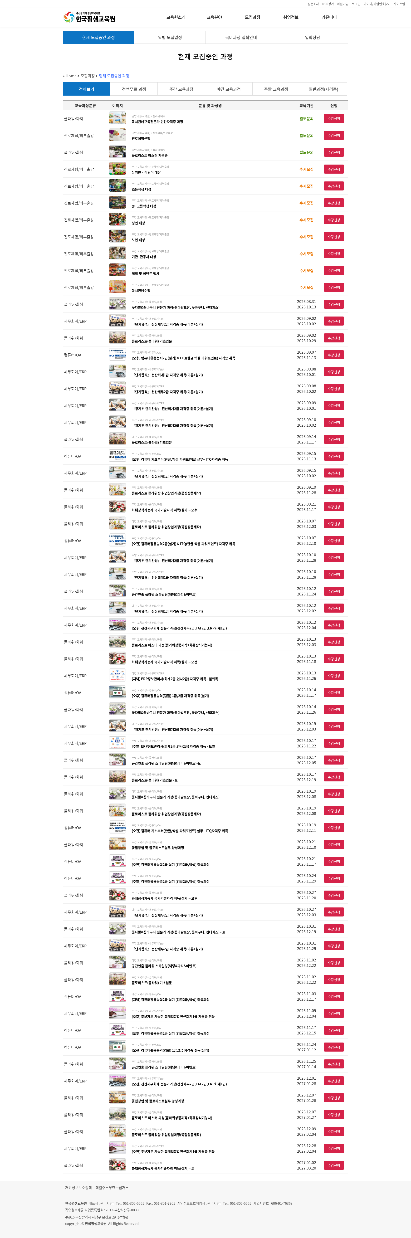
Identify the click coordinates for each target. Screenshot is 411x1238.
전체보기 (86, 89)
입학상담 (312, 37)
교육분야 (214, 17)
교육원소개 (176, 17)
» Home (70, 75)
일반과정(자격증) (323, 89)
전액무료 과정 (134, 89)
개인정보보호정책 (78, 1187)
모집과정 (252, 17)
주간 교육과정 (181, 89)
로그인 (356, 3)
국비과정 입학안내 (241, 37)
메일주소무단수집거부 (112, 1187)
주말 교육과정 (276, 89)
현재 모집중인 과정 (98, 37)
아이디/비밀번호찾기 (377, 3)
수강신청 (334, 118)
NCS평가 (328, 3)
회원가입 (342, 3)
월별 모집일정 (170, 37)
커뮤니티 (329, 17)
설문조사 (313, 3)
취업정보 (290, 17)
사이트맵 (399, 3)
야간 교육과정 (229, 89)
